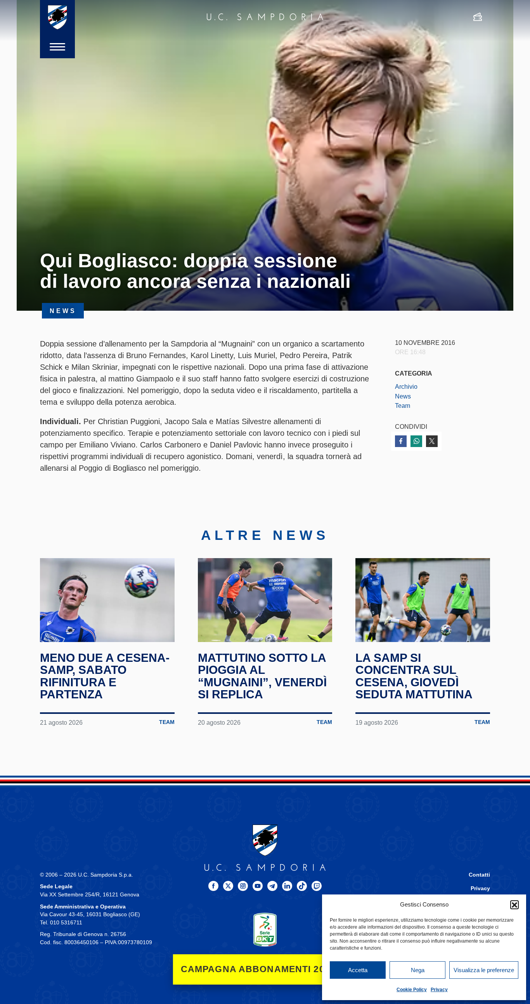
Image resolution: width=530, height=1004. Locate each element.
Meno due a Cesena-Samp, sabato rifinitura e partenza (105, 676)
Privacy (439, 989)
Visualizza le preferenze (484, 970)
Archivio (406, 386)
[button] (514, 904)
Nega (417, 970)
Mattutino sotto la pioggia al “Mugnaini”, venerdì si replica (262, 676)
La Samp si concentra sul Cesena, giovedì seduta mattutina (414, 676)
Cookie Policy (412, 989)
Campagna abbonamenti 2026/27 (265, 969)
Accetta (357, 970)
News (403, 396)
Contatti (479, 875)
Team (402, 405)
